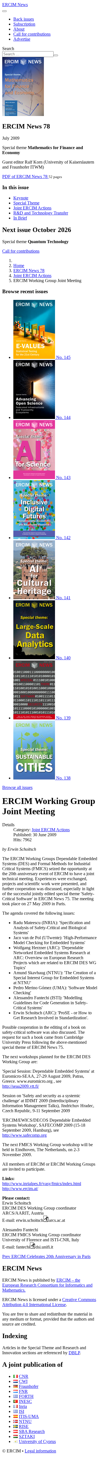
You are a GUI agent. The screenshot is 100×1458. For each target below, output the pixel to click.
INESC (25, 1401)
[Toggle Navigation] (4, 11)
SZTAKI (27, 1436)
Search (8, 48)
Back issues (23, 19)
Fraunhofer (28, 1386)
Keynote (20, 198)
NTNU (25, 1421)
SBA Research (32, 1431)
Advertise (21, 39)
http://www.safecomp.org (24, 1135)
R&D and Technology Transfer (40, 213)
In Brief (20, 218)
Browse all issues (17, 787)
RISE (24, 1426)
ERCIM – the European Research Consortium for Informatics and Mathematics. (47, 1285)
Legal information (40, 1451)
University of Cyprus (37, 1441)
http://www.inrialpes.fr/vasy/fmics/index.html (41, 1183)
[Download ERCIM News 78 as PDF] (23, 114)
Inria (23, 1406)
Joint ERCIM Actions (32, 208)
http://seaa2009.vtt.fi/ (20, 1086)
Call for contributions (32, 34)
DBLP (74, 1352)
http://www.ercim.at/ (20, 1188)
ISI (21, 1411)
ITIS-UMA (29, 1416)
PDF (25, 176)
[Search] (56, 55)
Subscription (24, 24)
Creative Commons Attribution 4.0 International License (49, 1302)
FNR (23, 1391)
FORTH (26, 1396)
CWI (23, 1381)
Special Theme (26, 203)
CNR (23, 1376)
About (18, 29)
